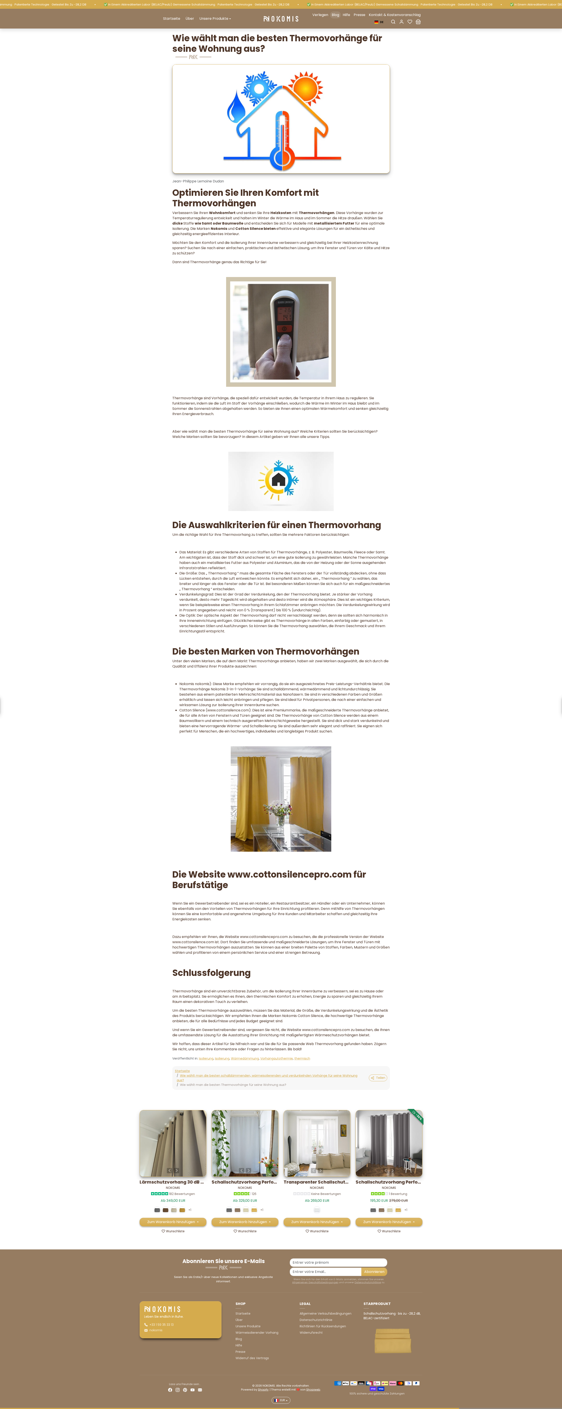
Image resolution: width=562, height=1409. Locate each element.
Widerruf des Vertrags (252, 1358)
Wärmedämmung (245, 1058)
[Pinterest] (185, 1390)
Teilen (380, 1078)
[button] (393, 21)
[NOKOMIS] (281, 18)
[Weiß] (317, 1210)
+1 (189, 1210)
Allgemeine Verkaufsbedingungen (325, 1313)
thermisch (302, 1058)
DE (382, 22)
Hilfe (346, 14)
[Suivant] (176, 1170)
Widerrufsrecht (311, 1332)
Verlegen (320, 14)
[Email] (200, 1390)
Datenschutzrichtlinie (368, 1282)
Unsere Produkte (248, 1326)
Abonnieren (374, 1271)
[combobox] (379, 22)
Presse (359, 14)
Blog (335, 14)
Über (190, 18)
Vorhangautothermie (276, 1058)
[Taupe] (165, 1210)
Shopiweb (313, 1389)
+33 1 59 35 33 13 (162, 1325)
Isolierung (206, 1058)
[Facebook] (170, 1390)
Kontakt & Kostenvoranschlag (395, 14)
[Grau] (157, 1210)
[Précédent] (169, 1170)
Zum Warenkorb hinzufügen (171, 1221)
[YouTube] (192, 1390)
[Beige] (174, 1210)
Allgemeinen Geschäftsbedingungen (315, 1282)
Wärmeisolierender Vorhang (257, 1332)
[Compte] (401, 21)
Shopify (263, 1389)
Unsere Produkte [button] (213, 18)
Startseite (171, 18)
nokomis (156, 1330)
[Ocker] (182, 1210)
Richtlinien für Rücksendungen (323, 1326)
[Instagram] (177, 1390)
